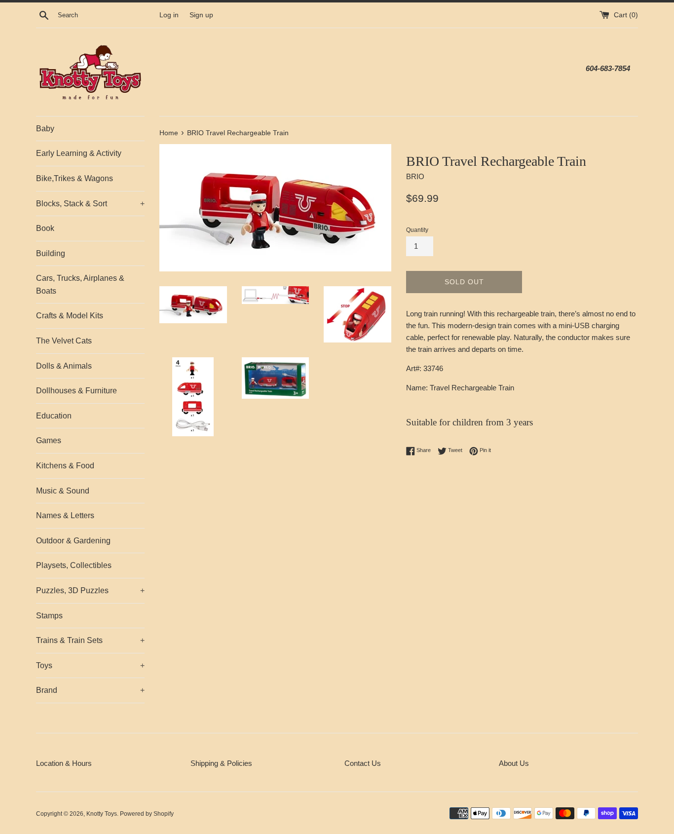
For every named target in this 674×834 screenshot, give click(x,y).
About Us (514, 763)
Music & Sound (62, 491)
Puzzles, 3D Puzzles (90, 590)
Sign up (201, 15)
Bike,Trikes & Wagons (74, 178)
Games (48, 440)
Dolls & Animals (64, 366)
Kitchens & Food (65, 465)
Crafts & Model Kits (69, 315)
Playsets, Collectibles (74, 565)
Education (54, 416)
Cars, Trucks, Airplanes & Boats (80, 284)
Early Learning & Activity (78, 153)
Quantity (417, 230)
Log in (169, 15)
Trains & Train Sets (90, 640)
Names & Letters (65, 515)
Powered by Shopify (147, 813)
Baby (45, 128)
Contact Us (362, 763)
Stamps (49, 615)
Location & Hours (64, 763)
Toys (90, 665)
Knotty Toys (101, 813)
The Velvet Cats (64, 341)
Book (45, 228)
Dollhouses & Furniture (76, 390)
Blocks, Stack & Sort (90, 203)
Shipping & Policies (221, 763)
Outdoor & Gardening (73, 540)
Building (50, 253)
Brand (90, 690)
